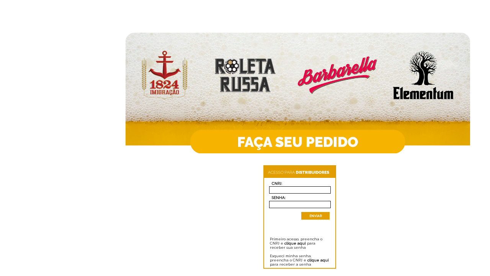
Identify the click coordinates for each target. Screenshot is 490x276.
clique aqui (295, 243)
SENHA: (279, 198)
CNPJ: (277, 183)
